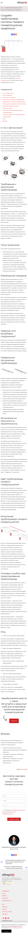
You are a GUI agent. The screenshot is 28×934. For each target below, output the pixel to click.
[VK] (3, 918)
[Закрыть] (26, 923)
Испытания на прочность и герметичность (14, 104)
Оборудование (5, 891)
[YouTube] (6, 918)
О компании (5, 898)
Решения (4, 895)
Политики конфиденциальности (15, 927)
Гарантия (4, 909)
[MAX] (14, 34)
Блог (2, 7)
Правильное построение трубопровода (14, 101)
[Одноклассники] (16, 34)
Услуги (3, 893)
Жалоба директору (6, 900)
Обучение (4, 906)
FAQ (4, 119)
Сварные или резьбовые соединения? (13, 99)
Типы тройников (7, 95)
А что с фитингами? (8, 93)
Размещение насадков (9, 97)
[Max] (8, 918)
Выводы (5, 121)
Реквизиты (4, 914)
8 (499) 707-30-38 (7, 920)
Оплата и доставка (6, 911)
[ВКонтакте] (12, 34)
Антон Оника (23, 769)
